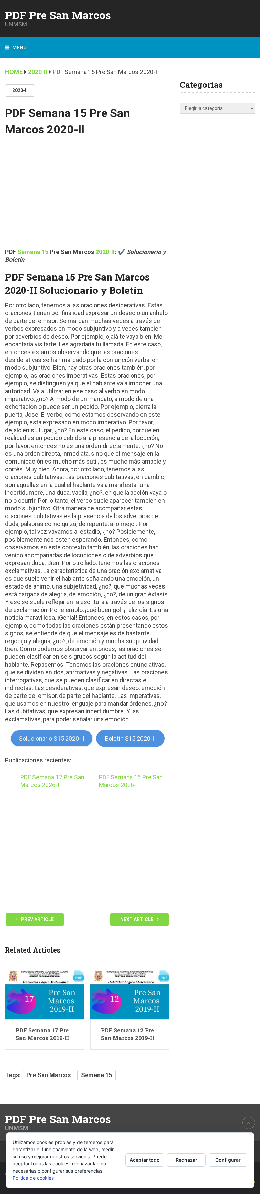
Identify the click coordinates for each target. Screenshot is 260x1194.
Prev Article (37, 919)
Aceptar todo (145, 1160)
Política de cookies (33, 1178)
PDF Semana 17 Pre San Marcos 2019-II (42, 1034)
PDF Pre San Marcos (58, 15)
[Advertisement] (87, 197)
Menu (19, 47)
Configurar (228, 1160)
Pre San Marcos (48, 1075)
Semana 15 (96, 1075)
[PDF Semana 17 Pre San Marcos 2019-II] (44, 993)
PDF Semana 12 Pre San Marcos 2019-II (128, 1034)
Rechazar (186, 1160)
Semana (29, 251)
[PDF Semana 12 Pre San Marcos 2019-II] (129, 993)
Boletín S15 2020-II (130, 738)
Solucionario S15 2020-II (51, 738)
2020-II (20, 90)
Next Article (137, 919)
